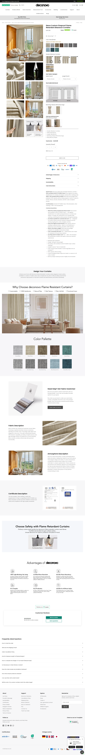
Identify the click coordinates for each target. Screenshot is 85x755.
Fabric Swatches (27, 9)
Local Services (63, 9)
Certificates (6, 702)
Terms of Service (7, 713)
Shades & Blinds (16, 9)
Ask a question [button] (54, 621)
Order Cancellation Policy (8, 652)
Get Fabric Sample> (52, 74)
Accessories (48, 9)
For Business (43, 708)
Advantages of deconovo (53, 175)
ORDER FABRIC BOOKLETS (55, 407)
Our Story (5, 696)
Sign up (65, 706)
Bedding (56, 9)
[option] (42, 308)
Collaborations (40, 13)
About (78, 9)
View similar (72, 746)
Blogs (47, 13)
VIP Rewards (43, 696)
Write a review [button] (54, 617)
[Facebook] (3, 725)
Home (3, 22)
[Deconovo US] (42, 5)
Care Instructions (50, 186)
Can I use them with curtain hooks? (10, 678)
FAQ (22, 706)
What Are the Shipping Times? (9, 647)
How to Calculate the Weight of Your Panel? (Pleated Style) (17, 660)
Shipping (48, 178)
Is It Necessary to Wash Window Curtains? (12, 665)
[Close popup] (82, 739)
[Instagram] (6, 725)
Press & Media (6, 704)
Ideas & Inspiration (7, 708)
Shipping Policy (24, 700)
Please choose (50, 79)
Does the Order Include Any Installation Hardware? (14, 669)
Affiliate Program (44, 706)
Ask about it (79, 746)
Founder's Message (7, 698)
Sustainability (80, 1)
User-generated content (46, 702)
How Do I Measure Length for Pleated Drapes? (13, 656)
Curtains (7, 9)
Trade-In (42, 700)
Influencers (43, 704)
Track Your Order (25, 711)
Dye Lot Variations (25, 704)
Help (74, 1)
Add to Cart (62, 158)
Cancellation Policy (26, 698)
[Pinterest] (11, 725)
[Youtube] (8, 725)
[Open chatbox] (82, 752)
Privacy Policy (6, 711)
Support (72, 9)
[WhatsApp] (13, 725)
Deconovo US (8, 748)
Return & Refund (25, 702)
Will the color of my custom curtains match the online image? (17, 682)
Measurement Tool (38, 9)
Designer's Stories (7, 706)
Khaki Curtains (8, 22)
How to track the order (7, 643)
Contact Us (24, 708)
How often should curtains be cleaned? (11, 673)
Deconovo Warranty (26, 696)
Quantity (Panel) (50, 144)
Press (41, 698)
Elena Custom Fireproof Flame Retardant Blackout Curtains (23, 22)
